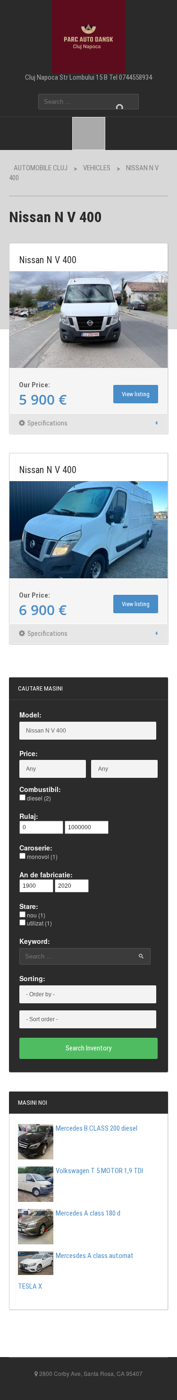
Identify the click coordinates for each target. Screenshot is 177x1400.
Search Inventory (88, 1048)
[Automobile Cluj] (88, 35)
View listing (136, 394)
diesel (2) (38, 798)
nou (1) (35, 915)
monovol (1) (41, 856)
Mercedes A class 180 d (88, 1213)
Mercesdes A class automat (95, 1255)
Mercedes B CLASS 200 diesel (96, 1128)
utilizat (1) (38, 923)
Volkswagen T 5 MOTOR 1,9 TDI (99, 1171)
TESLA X (30, 1286)
